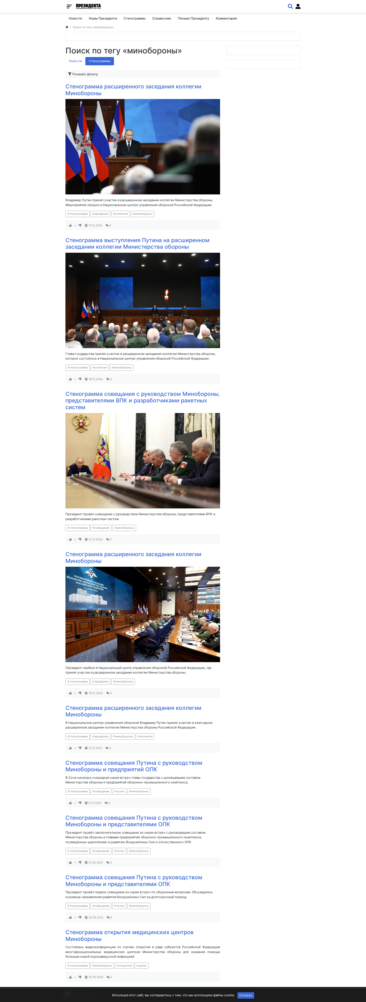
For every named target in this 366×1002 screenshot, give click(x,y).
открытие (125, 965)
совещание (102, 527)
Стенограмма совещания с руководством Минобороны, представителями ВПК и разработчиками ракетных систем (142, 400)
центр (143, 965)
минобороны (143, 213)
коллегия (121, 213)
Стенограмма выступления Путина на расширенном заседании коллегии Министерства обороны (137, 243)
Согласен (245, 995)
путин (120, 791)
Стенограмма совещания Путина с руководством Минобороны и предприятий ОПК (133, 766)
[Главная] (66, 27)
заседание (101, 213)
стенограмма (78, 213)
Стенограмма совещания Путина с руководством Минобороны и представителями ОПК (133, 821)
